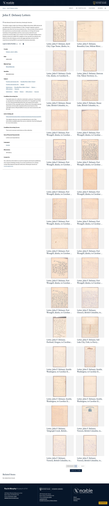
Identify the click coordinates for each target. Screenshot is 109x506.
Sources (17, 89)
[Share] (20, 44)
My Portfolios (81, 8)
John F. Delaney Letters (12, 8)
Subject (6, 79)
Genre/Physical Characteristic (12, 135)
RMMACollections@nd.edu (11, 498)
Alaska (22, 84)
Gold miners (9, 87)
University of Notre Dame (50, 500)
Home (4, 8)
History (33, 87)
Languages (7, 142)
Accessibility (76, 499)
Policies (75, 500)
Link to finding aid (8, 114)
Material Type (7, 64)
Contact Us (7, 157)
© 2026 (42, 500)
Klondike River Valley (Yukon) (22, 87)
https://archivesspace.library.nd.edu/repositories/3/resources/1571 (23, 116)
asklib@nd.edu (43, 499)
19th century (9, 89)
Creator (6, 49)
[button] (70, 466)
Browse (100, 8)
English (8, 145)
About (71, 8)
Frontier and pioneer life (12, 81)
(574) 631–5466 (12, 496)
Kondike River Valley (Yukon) (28, 81)
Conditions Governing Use (11, 96)
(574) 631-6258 (47, 497)
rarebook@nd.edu (8, 166)
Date (5, 56)
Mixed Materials (10, 66)
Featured (92, 8)
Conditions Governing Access (12, 127)
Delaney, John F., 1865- (12, 52)
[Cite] (23, 44)
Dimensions (7, 149)
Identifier (6, 71)
